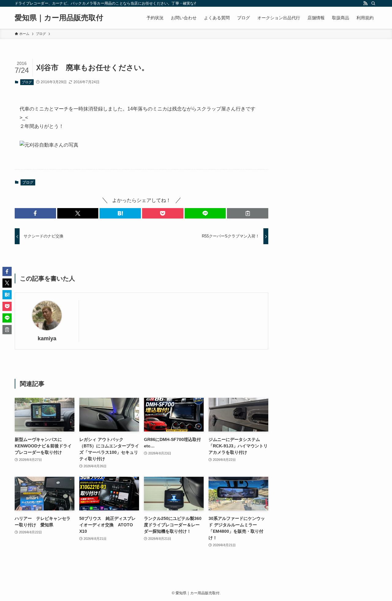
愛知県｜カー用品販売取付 (59, 17)
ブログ (27, 82)
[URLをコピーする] (247, 213)
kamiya (47, 338)
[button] (35, 213)
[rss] (365, 3)
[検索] (373, 3)
